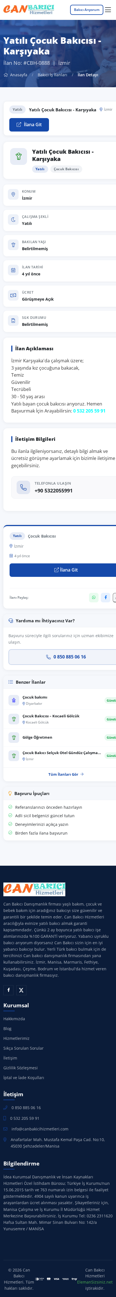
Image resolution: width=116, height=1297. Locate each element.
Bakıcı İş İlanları (52, 74)
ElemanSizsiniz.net (95, 1282)
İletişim (10, 1058)
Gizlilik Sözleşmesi (20, 1067)
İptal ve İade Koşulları (23, 1077)
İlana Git (32, 124)
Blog (7, 1028)
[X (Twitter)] (21, 990)
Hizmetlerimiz (16, 1038)
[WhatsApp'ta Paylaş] (94, 597)
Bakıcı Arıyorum (86, 9)
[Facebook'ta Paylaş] (105, 597)
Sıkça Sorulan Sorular (23, 1048)
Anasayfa (18, 74)
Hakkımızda (14, 1018)
